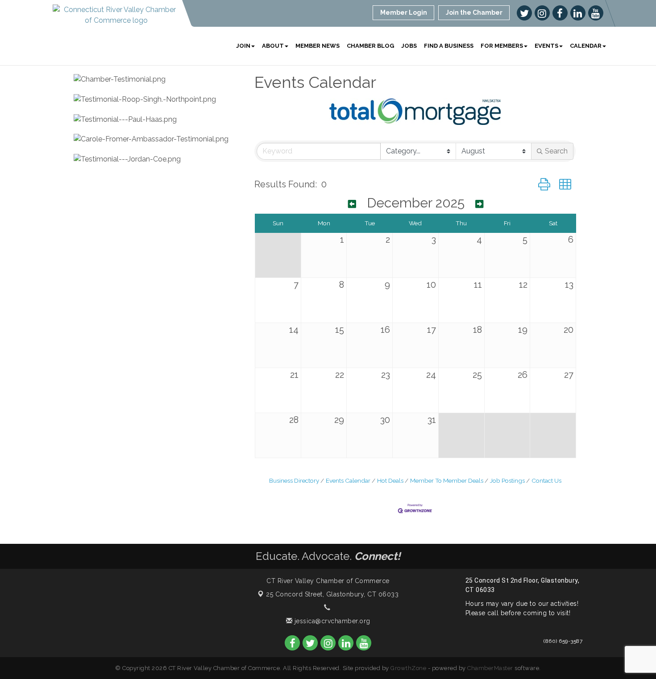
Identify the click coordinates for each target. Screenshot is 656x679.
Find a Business (448, 45)
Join (243, 45)
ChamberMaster (490, 668)
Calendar (586, 45)
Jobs (409, 45)
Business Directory (294, 480)
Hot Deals (390, 480)
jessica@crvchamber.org (331, 621)
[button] (544, 184)
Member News (317, 45)
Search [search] (556, 151)
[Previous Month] (352, 204)
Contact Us (546, 480)
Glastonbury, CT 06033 (332, 594)
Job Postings (507, 480)
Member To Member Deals (446, 480)
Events (546, 45)
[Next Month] (479, 204)
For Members (502, 45)
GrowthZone (408, 668)
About (273, 45)
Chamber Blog (370, 45)
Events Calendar (348, 480)
